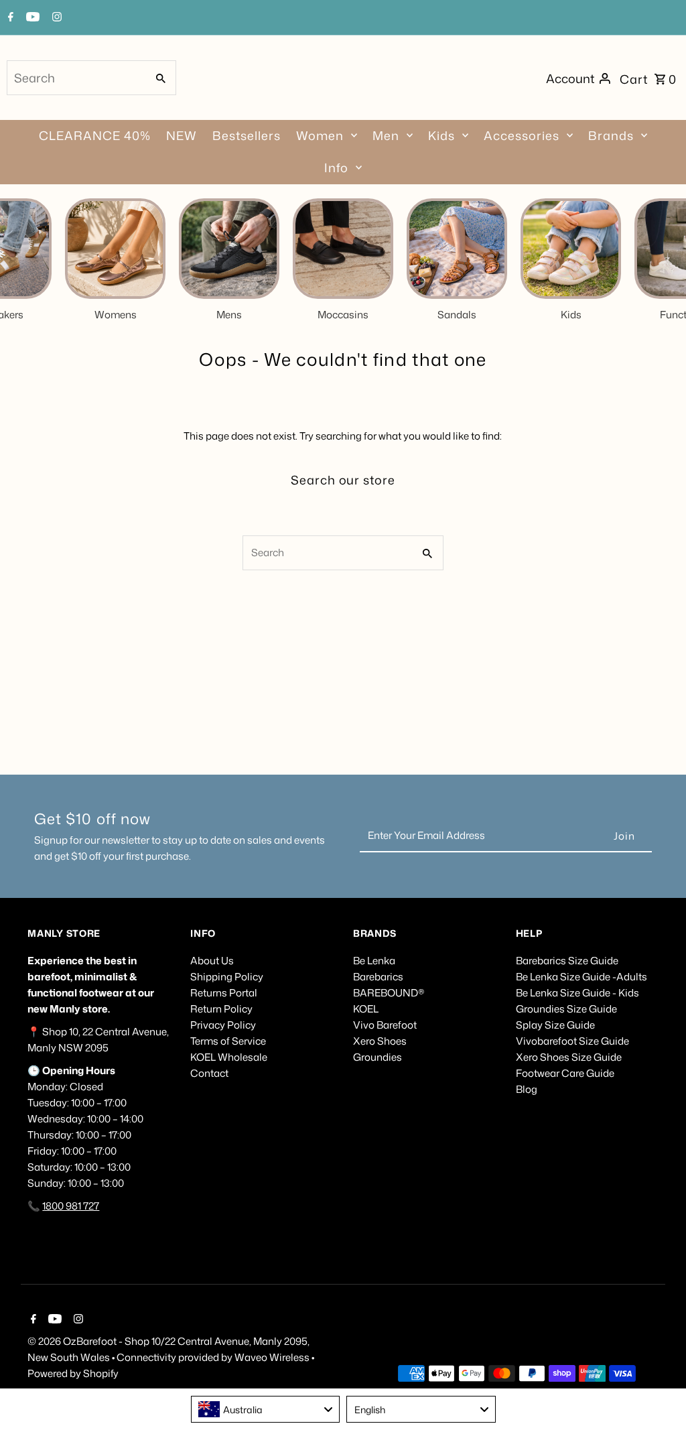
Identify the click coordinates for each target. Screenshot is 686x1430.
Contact (209, 1073)
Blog (526, 1089)
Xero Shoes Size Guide (569, 1057)
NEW (181, 135)
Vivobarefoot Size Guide (572, 1041)
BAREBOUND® (389, 993)
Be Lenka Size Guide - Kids (577, 993)
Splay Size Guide (555, 1025)
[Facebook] (9, 18)
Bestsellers (246, 135)
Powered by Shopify (73, 1373)
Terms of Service (228, 1041)
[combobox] (75, 77)
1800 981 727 (70, 1206)
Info (336, 167)
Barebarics (378, 977)
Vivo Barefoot (385, 1025)
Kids (441, 135)
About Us (212, 961)
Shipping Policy (226, 977)
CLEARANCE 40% (95, 135)
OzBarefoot (90, 1341)
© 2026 (45, 1341)
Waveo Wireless (273, 1357)
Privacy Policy (223, 1025)
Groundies (377, 1057)
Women (320, 135)
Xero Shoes (380, 1041)
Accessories (521, 135)
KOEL (366, 1009)
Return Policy (221, 1009)
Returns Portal (223, 993)
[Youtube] (31, 18)
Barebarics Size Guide (567, 961)
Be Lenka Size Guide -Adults (581, 977)
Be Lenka (374, 961)
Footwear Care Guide (565, 1073)
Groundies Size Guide (566, 1009)
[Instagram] (55, 18)
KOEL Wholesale (228, 1057)
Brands (611, 135)
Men (385, 135)
